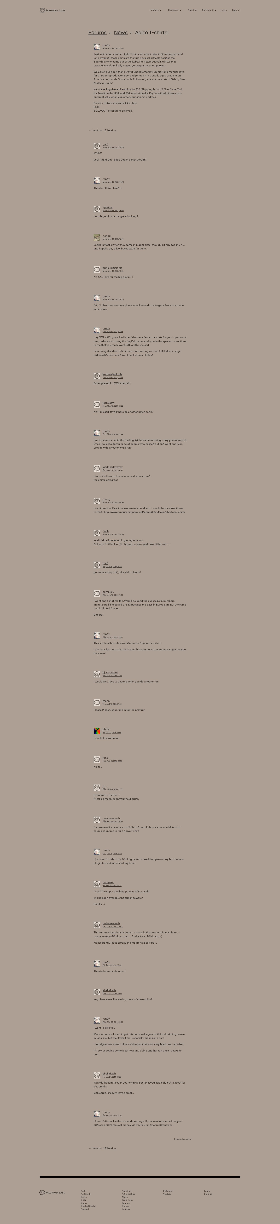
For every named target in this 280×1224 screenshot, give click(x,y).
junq (105, 758)
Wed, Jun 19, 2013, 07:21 (113, 595)
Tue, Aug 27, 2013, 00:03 (112, 761)
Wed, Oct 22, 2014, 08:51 (113, 1022)
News (121, 32)
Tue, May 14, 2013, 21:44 (113, 378)
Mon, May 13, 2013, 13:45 (113, 48)
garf (105, 144)
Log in (224, 10)
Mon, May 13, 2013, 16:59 (113, 271)
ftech (106, 531)
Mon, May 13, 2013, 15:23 (113, 211)
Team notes (127, 1200)
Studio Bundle (88, 1206)
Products (154, 10)
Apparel (85, 1209)
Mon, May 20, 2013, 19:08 (113, 535)
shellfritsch (109, 990)
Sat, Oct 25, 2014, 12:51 (112, 1115)
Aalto (83, 1191)
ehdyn (107, 729)
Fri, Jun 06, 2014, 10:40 (112, 965)
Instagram (168, 1191)
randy (106, 45)
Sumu (84, 1203)
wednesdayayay (113, 467)
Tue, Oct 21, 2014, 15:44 (112, 994)
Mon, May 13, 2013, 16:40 (113, 239)
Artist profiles (128, 1194)
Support (126, 1206)
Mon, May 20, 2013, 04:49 (113, 502)
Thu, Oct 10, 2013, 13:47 (112, 854)
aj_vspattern (110, 672)
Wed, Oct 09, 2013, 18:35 (113, 821)
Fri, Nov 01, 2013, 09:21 (112, 886)
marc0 (106, 701)
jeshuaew (108, 403)
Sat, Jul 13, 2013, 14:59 (112, 733)
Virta (83, 1200)
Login (207, 1191)
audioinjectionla (112, 268)
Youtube (167, 1194)
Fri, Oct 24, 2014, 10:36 (112, 1077)
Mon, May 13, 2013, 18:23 (113, 299)
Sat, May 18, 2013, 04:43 (112, 470)
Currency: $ (207, 10)
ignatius (107, 207)
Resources (173, 10)
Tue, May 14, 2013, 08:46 (113, 332)
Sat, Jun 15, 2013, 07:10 (112, 567)
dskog (106, 499)
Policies (126, 1209)
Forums (97, 32)
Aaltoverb (86, 1194)
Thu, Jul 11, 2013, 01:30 (112, 704)
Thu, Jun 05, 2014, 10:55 (113, 927)
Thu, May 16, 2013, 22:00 (113, 406)
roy (105, 786)
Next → (111, 130)
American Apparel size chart (144, 643)
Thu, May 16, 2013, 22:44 (113, 434)
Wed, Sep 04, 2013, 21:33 (113, 789)
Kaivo (84, 1197)
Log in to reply (183, 1139)
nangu (107, 236)
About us (192, 10)
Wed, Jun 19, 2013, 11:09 (112, 637)
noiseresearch (111, 818)
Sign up (236, 10)
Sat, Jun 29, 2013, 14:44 (112, 676)
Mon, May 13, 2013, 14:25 (113, 182)
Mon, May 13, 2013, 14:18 (113, 148)
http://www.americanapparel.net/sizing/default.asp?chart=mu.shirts (144, 512)
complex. (108, 592)
